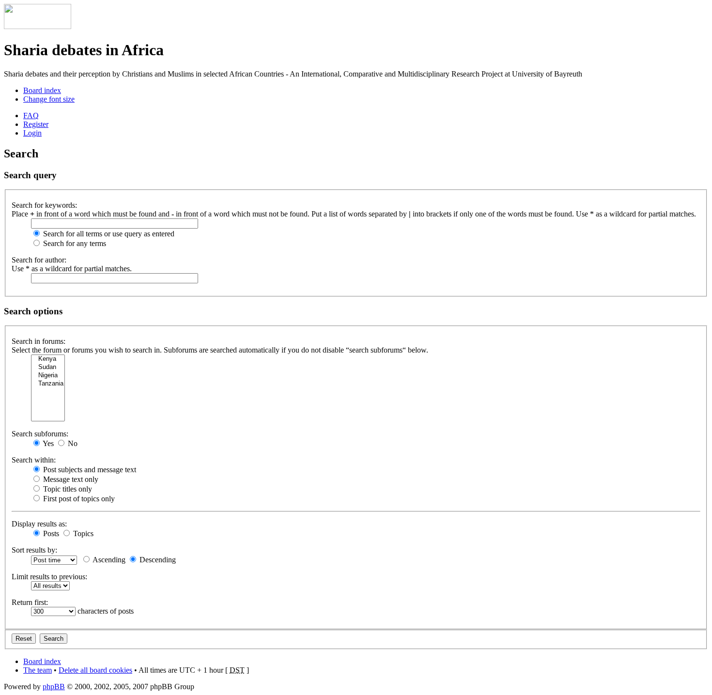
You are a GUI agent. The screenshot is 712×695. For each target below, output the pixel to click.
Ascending (108, 560)
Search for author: (39, 260)
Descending (157, 560)
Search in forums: (38, 341)
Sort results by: (34, 550)
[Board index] (37, 26)
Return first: (30, 602)
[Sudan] (47, 367)
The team (37, 670)
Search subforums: (40, 434)
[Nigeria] (47, 375)
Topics (82, 533)
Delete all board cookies (95, 670)
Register (35, 124)
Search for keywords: (44, 205)
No (71, 443)
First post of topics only (78, 498)
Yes (47, 443)
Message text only (69, 479)
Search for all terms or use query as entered (107, 234)
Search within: (34, 460)
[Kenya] (47, 359)
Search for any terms (73, 243)
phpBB (54, 686)
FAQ (31, 115)
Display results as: (39, 524)
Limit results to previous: (49, 576)
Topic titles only (66, 489)
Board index (42, 90)
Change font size (49, 99)
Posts (50, 533)
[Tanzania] (47, 384)
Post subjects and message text (88, 469)
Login (32, 133)
